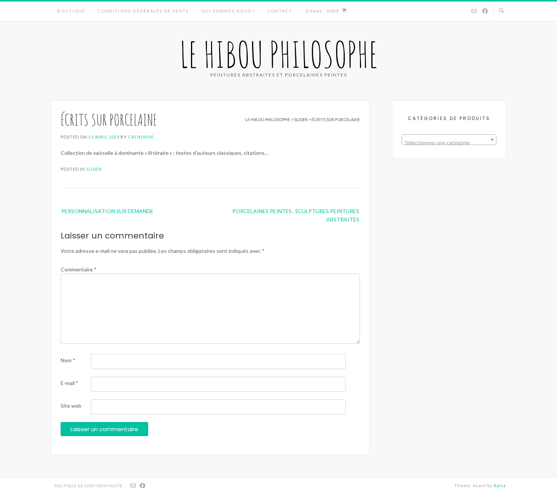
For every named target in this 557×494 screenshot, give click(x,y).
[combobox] (449, 139)
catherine (141, 136)
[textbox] (449, 143)
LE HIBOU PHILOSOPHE (279, 54)
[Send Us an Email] (474, 11)
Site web (71, 405)
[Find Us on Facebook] (485, 11)
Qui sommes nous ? (228, 10)
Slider (94, 169)
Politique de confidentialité (88, 485)
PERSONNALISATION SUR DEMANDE (107, 211)
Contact (280, 10)
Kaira (500, 485)
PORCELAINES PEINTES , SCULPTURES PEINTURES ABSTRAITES (295, 215)
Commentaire (79, 269)
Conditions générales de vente (143, 10)
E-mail (69, 383)
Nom (68, 360)
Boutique (71, 10)
